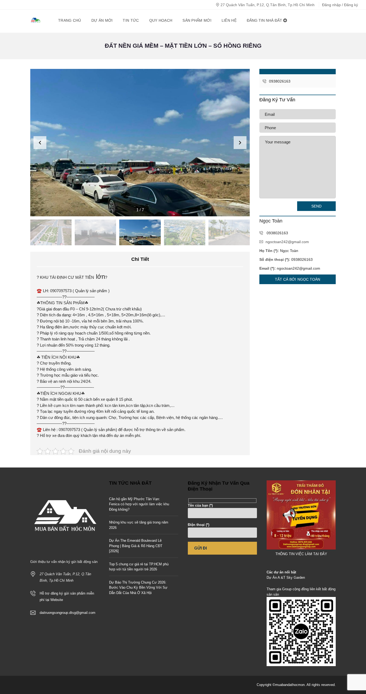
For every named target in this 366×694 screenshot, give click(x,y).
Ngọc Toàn (289, 250)
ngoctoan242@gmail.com (287, 242)
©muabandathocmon (288, 685)
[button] (240, 142)
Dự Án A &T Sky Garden (286, 578)
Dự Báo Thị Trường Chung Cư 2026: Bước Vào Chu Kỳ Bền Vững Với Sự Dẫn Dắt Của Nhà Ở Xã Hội (138, 587)
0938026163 (279, 81)
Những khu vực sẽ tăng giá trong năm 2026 (138, 525)
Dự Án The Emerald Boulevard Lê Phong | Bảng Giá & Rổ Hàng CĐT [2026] (135, 546)
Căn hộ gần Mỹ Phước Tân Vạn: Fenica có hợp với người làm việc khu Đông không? (139, 504)
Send (316, 206)
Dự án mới (102, 20)
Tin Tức (131, 20)
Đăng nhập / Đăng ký (340, 5)
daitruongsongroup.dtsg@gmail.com (67, 613)
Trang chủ (69, 20)
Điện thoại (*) (198, 525)
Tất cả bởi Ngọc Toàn (297, 279)
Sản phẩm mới (196, 20)
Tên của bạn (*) (200, 505)
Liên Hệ (229, 20)
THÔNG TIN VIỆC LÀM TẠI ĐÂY (301, 554)
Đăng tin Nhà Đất (265, 20)
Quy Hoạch (161, 20)
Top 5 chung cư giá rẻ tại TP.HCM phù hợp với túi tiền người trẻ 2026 (139, 566)
